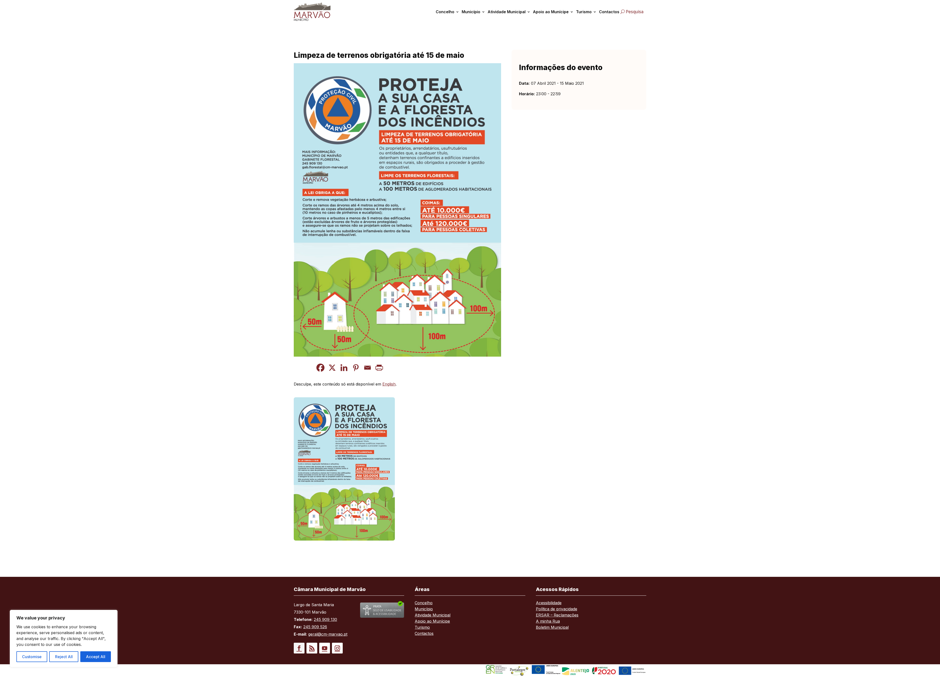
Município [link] (471, 11)
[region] (64, 638)
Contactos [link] (609, 11)
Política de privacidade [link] (556, 609)
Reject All (64, 656)
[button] (299, 648)
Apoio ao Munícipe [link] (551, 11)
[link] (318, 11)
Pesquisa (635, 11)
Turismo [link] (584, 11)
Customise (32, 656)
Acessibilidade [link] (549, 603)
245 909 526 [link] (315, 626)
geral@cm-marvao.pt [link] (327, 634)
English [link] (389, 384)
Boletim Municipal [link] (552, 628)
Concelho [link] (445, 11)
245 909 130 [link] (325, 619)
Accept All (95, 656)
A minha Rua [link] (548, 621)
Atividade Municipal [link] (507, 11)
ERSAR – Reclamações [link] (557, 615)
